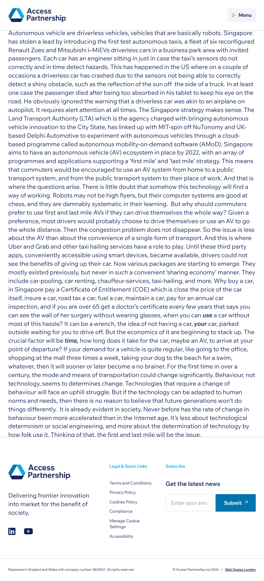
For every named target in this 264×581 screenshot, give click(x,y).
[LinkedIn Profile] (11, 531)
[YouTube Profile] (28, 531)
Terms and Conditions (130, 483)
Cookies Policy (123, 502)
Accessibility (121, 536)
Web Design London (240, 570)
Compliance (120, 511)
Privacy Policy (122, 492)
